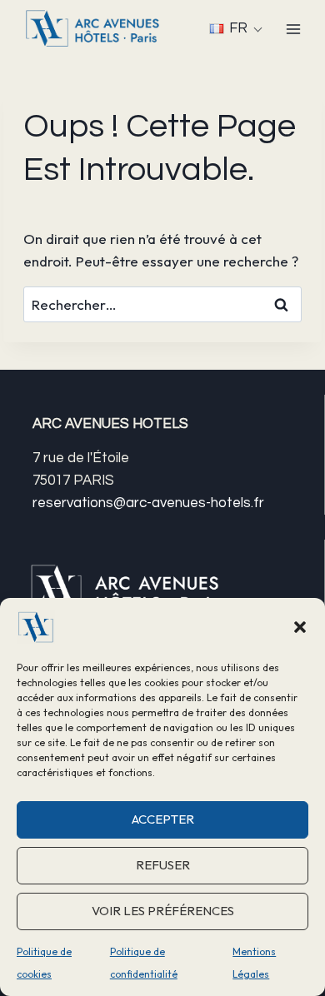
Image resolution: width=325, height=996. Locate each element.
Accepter (163, 819)
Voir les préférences (163, 911)
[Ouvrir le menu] (293, 29)
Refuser (163, 865)
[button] (300, 627)
